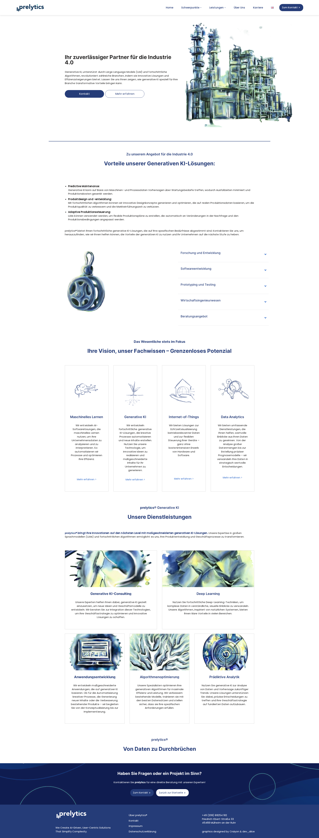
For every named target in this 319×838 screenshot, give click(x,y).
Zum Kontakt (290, 7)
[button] (201, 7)
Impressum (136, 826)
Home (169, 7)
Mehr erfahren (124, 94)
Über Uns (239, 7)
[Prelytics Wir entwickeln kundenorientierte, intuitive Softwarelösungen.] (31, 7)
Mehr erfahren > (87, 479)
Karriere (258, 7)
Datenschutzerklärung (142, 831)
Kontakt (84, 94)
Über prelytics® (138, 815)
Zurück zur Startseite (171, 792)
